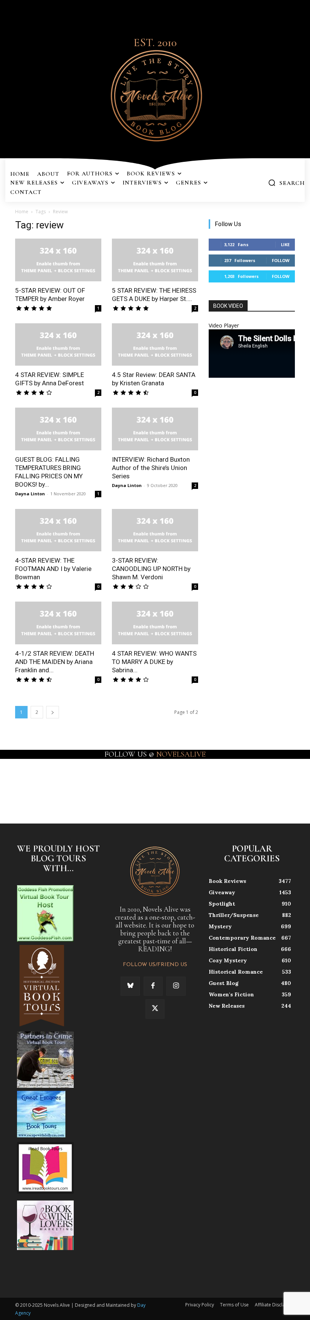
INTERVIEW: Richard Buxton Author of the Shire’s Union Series (151, 468)
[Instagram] (175, 986)
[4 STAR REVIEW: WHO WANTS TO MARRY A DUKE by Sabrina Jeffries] (155, 623)
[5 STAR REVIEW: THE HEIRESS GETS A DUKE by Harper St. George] (155, 260)
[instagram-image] (18, 785)
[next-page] (52, 712)
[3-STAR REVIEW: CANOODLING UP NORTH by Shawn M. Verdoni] (155, 530)
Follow (281, 260)
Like (285, 244)
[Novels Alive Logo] (155, 94)
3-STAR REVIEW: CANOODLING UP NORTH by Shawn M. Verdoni (151, 569)
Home (21, 211)
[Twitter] (155, 1008)
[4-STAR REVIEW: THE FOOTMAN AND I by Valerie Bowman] (58, 530)
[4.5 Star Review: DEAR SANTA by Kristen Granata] (155, 344)
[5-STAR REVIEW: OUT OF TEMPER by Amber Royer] (58, 260)
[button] (286, 182)
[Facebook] (153, 986)
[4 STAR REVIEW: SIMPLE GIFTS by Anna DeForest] (58, 344)
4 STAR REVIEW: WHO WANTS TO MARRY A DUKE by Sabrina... (154, 662)
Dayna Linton (30, 493)
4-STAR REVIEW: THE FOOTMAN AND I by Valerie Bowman (53, 569)
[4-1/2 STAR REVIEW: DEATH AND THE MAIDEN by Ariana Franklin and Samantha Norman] (58, 623)
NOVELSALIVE (181, 754)
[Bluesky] (130, 986)
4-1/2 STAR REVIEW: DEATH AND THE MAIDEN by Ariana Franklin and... (54, 662)
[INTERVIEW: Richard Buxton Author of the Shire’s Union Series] (155, 429)
